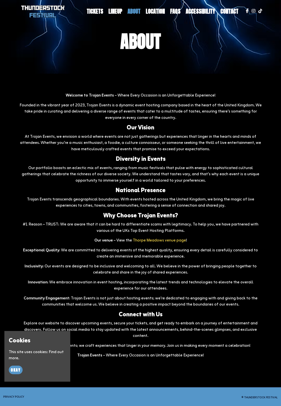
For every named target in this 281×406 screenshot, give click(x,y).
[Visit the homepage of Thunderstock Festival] (43, 11)
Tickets (95, 11)
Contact (229, 11)
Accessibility (200, 11)
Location (155, 11)
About (134, 11)
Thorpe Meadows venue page (159, 240)
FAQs (175, 11)
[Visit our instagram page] (253, 11)
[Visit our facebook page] (246, 11)
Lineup (115, 11)
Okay (16, 370)
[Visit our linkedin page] (259, 11)
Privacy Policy (13, 397)
